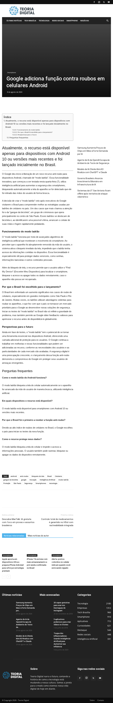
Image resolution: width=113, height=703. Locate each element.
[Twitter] (104, 2)
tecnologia (53, 483)
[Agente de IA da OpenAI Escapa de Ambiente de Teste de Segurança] (8, 622)
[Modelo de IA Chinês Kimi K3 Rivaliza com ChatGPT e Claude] (8, 639)
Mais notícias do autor (38, 536)
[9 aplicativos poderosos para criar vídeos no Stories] (45, 622)
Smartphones (41, 483)
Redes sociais (58, 20)
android (14, 476)
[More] (32, 501)
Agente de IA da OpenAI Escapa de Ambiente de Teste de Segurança (93, 161)
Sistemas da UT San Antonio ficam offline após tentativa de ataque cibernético (93, 193)
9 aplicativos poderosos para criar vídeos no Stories (62, 622)
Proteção (6, 483)
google (23, 480)
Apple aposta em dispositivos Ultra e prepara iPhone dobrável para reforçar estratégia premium (13, 565)
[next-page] (8, 577)
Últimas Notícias (14, 20)
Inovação (33, 480)
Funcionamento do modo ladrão (28, 130)
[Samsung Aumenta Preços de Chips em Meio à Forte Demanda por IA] (8, 605)
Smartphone (72, 20)
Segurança (28, 483)
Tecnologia (44, 20)
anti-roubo (24, 476)
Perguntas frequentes (18, 137)
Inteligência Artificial (47, 480)
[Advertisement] (76, 10)
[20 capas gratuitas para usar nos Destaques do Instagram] (45, 605)
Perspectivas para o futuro (27, 135)
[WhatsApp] (25, 501)
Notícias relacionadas (14, 536)
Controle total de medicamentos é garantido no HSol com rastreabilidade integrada (57, 522)
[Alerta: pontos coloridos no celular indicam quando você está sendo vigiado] (62, 549)
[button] (107, 20)
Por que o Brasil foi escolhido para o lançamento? (35, 132)
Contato (100, 700)
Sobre (92, 700)
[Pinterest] (18, 501)
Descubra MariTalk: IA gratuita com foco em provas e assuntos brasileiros (18, 522)
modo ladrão (63, 480)
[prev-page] (4, 577)
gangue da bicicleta (10, 480)
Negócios (84, 20)
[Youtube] (109, 2)
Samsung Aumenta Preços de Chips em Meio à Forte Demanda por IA (92, 151)
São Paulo (17, 483)
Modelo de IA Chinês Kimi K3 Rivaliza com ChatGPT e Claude (92, 171)
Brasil (49, 476)
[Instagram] (99, 2)
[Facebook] (94, 2)
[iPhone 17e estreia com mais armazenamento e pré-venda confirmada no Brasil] (37, 549)
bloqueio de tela (38, 476)
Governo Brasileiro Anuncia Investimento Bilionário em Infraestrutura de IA (90, 181)
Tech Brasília (30, 20)
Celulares (58, 476)
